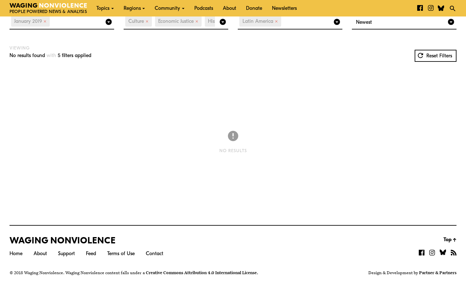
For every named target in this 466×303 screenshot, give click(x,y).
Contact (154, 253)
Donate (254, 8)
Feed (91, 253)
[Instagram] (430, 8)
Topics (102, 8)
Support (66, 253)
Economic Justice (178, 21)
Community (167, 8)
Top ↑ (449, 239)
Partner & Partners (437, 272)
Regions (132, 8)
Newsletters (284, 8)
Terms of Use (121, 253)
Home (16, 253)
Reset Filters (438, 56)
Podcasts (203, 8)
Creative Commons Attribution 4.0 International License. (202, 272)
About (229, 8)
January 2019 (30, 21)
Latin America (260, 21)
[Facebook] (420, 8)
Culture (138, 21)
